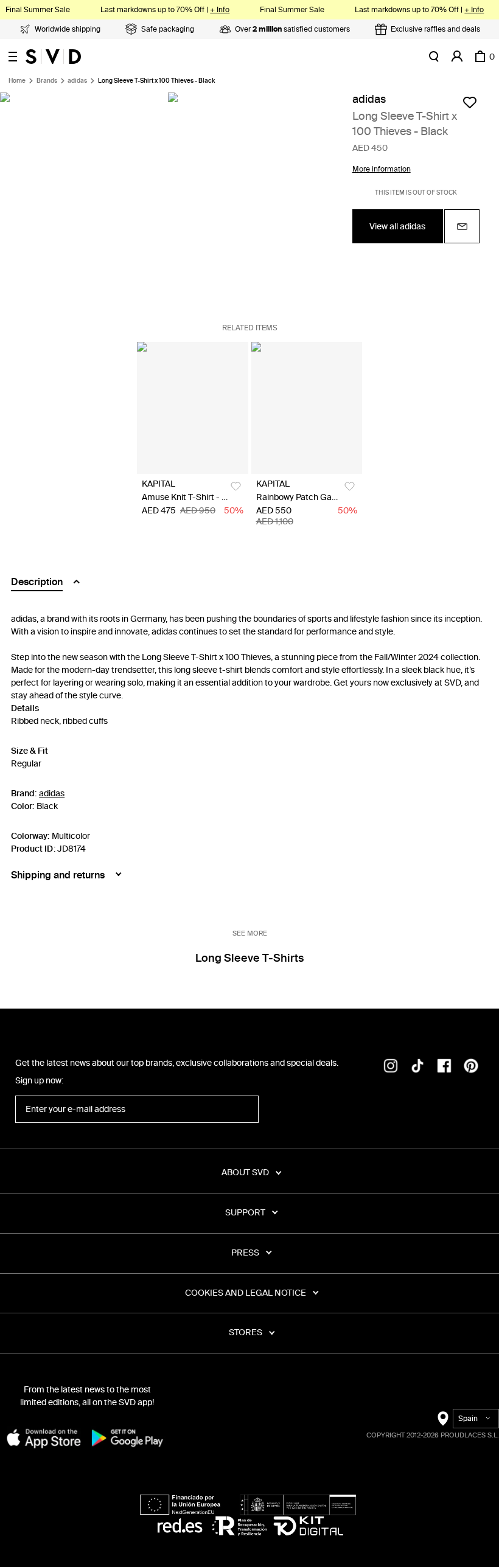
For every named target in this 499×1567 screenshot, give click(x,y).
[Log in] (457, 56)
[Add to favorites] (470, 102)
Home (17, 81)
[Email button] (462, 226)
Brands (47, 81)
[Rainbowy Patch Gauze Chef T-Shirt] (307, 408)
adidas (77, 81)
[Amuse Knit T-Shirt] (192, 408)
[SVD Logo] (53, 56)
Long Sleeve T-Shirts (249, 958)
